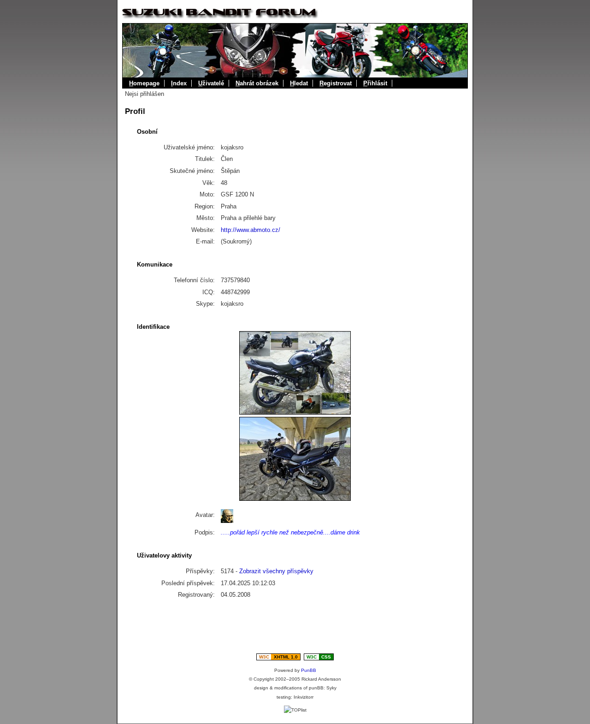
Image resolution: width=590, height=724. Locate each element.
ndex (179, 83)
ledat (299, 83)
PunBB (308, 670)
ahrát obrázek (257, 83)
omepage (144, 83)
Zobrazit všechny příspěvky (276, 571)
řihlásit (375, 83)
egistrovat (335, 83)
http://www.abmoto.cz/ (250, 229)
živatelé (211, 83)
